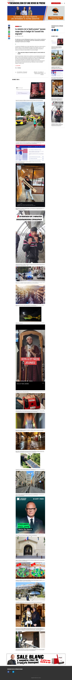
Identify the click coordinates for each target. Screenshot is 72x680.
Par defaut (16, 26)
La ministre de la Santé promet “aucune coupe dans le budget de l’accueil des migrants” (30, 31)
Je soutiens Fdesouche (56, 3)
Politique (20, 26)
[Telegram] (57, 30)
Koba (16, 36)
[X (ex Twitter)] (55, 30)
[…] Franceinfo (17, 65)
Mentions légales (38, 677)
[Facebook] (52, 30)
